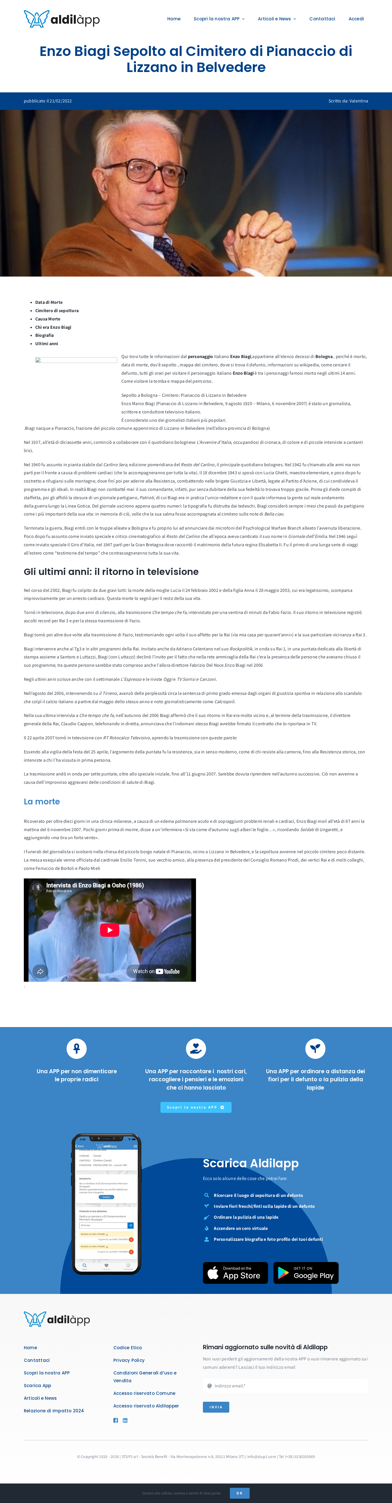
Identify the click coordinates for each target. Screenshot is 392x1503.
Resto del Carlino (197, 465)
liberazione (349, 528)
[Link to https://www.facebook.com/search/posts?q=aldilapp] (115, 1420)
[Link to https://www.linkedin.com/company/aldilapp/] (133, 1420)
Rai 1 (280, 649)
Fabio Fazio (280, 612)
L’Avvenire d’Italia (214, 442)
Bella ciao (273, 514)
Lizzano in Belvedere (184, 428)
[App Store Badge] (235, 1264)
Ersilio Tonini (133, 860)
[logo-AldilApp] (62, 12)
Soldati (307, 830)
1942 (296, 465)
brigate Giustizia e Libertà (241, 481)
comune (124, 428)
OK (239, 1493)
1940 (35, 465)
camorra (292, 752)
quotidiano (163, 442)
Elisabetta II (270, 545)
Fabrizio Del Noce (207, 665)
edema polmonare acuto (184, 821)
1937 (35, 442)
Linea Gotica (77, 506)
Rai (229, 715)
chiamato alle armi (325, 465)
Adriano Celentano (194, 649)
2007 (50, 738)
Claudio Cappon (77, 724)
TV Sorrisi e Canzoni (196, 679)
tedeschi (246, 506)
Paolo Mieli (89, 868)
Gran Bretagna (149, 545)
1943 (232, 473)
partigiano (127, 498)
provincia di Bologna (248, 428)
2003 (285, 590)
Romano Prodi (284, 860)
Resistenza (164, 481)
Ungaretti (329, 830)
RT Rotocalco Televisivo (126, 738)
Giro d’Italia (82, 545)
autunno (132, 715)
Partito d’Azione (301, 481)
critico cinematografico (138, 536)
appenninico (145, 428)
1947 (107, 545)
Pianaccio (64, 428)
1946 (341, 536)
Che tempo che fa (169, 612)
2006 (258, 665)
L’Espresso (131, 679)
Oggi (167, 679)
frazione (84, 428)
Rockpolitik (241, 649)
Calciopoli (224, 702)
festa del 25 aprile (90, 752)
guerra (40, 506)
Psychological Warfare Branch (272, 528)
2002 (213, 590)
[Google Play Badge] (306, 1264)
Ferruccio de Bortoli (55, 868)
